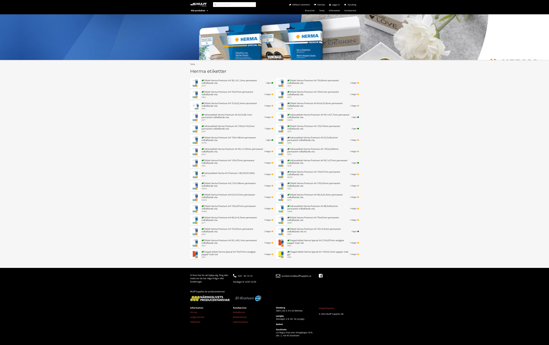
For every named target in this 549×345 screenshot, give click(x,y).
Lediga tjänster (197, 317)
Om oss (193, 312)
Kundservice (350, 10)
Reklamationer (240, 317)
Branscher (310, 10)
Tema (322, 10)
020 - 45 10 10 (245, 275)
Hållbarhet (195, 322)
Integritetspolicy (326, 308)
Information (334, 10)
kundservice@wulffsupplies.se (296, 275)
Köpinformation (240, 322)
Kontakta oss (239, 312)
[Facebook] (321, 275)
